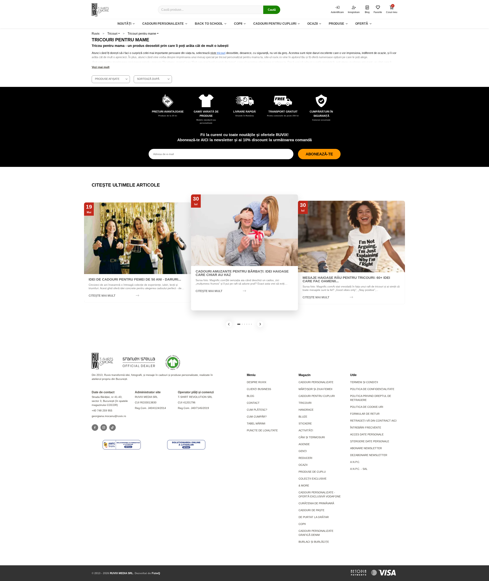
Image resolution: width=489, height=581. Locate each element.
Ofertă (361, 23)
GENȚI (303, 451)
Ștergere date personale (369, 441)
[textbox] (111, 78)
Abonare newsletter (366, 448)
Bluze (303, 416)
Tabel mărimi (256, 423)
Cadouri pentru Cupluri (317, 395)
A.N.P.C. (355, 461)
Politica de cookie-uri (366, 406)
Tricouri (112, 33)
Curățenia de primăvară (316, 503)
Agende (304, 444)
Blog (250, 395)
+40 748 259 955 (102, 410)
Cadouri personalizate (163, 23)
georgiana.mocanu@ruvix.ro (109, 416)
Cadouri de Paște (311, 510)
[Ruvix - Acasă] (102, 361)
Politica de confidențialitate (372, 389)
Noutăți (124, 23)
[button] (229, 324)
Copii (238, 23)
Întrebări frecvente (365, 427)
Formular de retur (365, 413)
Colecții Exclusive (312, 478)
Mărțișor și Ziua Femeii (315, 389)
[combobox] (111, 79)
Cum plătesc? (257, 409)
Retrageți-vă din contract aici (373, 420)
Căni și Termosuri (312, 437)
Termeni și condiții (364, 382)
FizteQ (156, 573)
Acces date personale (367, 434)
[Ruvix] (100, 9)
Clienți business (259, 389)
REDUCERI (305, 457)
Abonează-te (319, 154)
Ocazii (312, 23)
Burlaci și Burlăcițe (314, 541)
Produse (336, 23)
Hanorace (306, 409)
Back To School (209, 23)
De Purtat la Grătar (314, 517)
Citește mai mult (102, 295)
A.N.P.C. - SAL (359, 468)
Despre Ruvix (256, 382)
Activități (306, 430)
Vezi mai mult (100, 67)
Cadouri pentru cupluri (274, 23)
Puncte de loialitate (262, 430)
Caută (272, 9)
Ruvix (96, 33)
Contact (253, 402)
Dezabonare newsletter (368, 455)
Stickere (305, 423)
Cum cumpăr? (257, 416)
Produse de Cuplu (312, 471)
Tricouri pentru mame (142, 33)
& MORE (304, 485)
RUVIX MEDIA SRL (121, 573)
